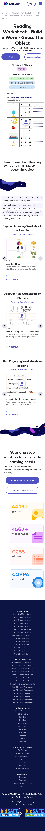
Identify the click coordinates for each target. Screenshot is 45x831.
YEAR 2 (22, 69)
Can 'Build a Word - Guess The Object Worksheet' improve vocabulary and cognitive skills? (19, 206)
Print (11, 57)
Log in (31, 4)
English (28, 13)
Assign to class (34, 57)
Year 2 (36, 13)
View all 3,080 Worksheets (22, 302)
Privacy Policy (22, 794)
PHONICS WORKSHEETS (22, 87)
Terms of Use (8, 794)
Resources (6, 13)
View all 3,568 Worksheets (22, 369)
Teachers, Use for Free (22, 490)
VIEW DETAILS (12, 279)
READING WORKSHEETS (22, 83)
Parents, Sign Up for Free (22, 480)
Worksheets (17, 13)
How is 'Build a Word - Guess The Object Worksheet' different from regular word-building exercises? (21, 213)
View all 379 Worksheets (22, 234)
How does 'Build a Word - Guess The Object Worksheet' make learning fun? (22, 199)
